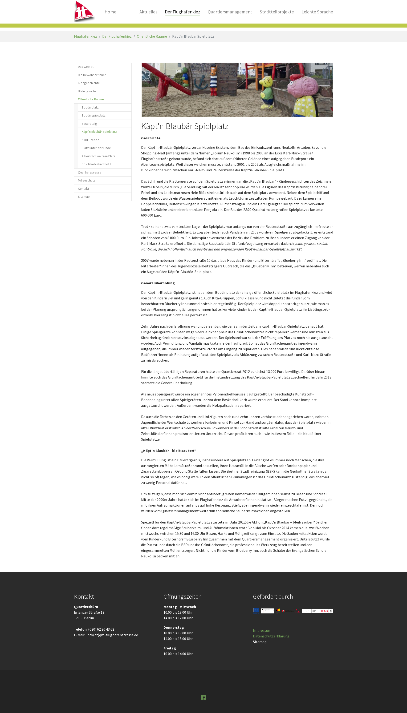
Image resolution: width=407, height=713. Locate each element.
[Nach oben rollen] (396, 702)
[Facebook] (203, 697)
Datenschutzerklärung (271, 636)
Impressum (262, 630)
